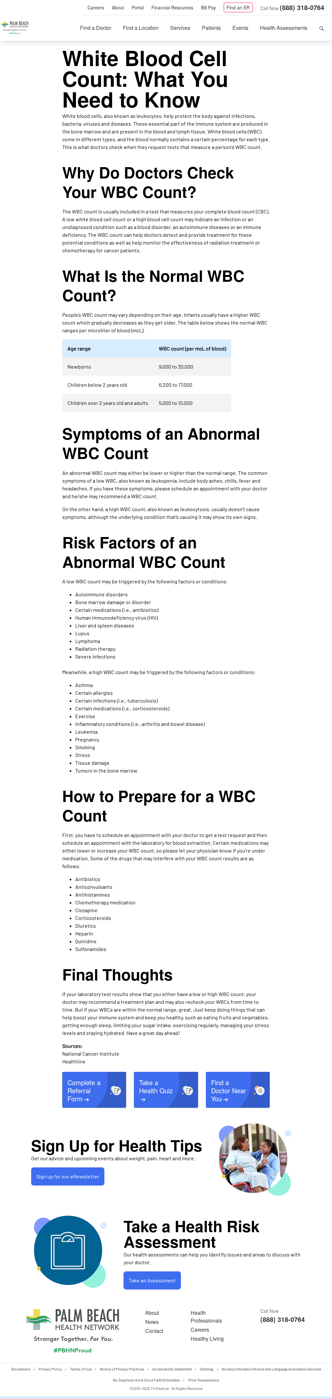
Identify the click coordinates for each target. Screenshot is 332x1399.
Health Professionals (206, 1316)
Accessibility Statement (172, 1369)
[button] (321, 27)
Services (180, 27)
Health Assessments (283, 27)
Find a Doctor (95, 27)
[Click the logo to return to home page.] (15, 27)
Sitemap (207, 1369)
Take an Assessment (152, 1280)
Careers (96, 7)
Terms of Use (81, 1369)
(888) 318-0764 (302, 7)
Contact (154, 1331)
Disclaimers (20, 1369)
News (152, 1321)
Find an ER (238, 7)
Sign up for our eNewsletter (67, 1176)
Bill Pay (208, 7)
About (118, 7)
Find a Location (141, 27)
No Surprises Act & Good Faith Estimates (146, 1380)
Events (240, 27)
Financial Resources (172, 7)
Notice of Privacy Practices (122, 1369)
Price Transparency (203, 1380)
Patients (211, 27)
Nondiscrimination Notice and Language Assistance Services (271, 1369)
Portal (138, 7)
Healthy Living (207, 1338)
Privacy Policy (50, 1369)
